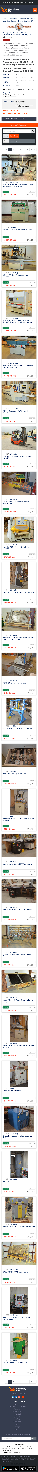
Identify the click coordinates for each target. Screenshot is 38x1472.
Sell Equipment (17, 1405)
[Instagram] (19, 1397)
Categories (17, 1418)
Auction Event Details (14, 118)
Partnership (17, 1409)
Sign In (6, 3)
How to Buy (17, 1408)
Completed (14, 136)
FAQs (17, 1424)
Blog (17, 1427)
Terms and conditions (12, 110)
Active (6, 136)
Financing (17, 1413)
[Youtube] (22, 1397)
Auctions (17, 1419)
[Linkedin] (13, 1397)
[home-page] (10, 9)
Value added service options (15, 113)
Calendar (17, 1423)
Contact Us (17, 1414)
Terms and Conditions (18, 1431)
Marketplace (17, 1421)
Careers (17, 1426)
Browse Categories (18, 125)
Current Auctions (9, 19)
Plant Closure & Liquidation (17, 1406)
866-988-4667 (18, 1395)
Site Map (17, 1429)
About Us (17, 1416)
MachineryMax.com (18, 1393)
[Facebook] (16, 1397)
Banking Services (17, 1411)
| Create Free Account (23, 3)
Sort (5, 141)
